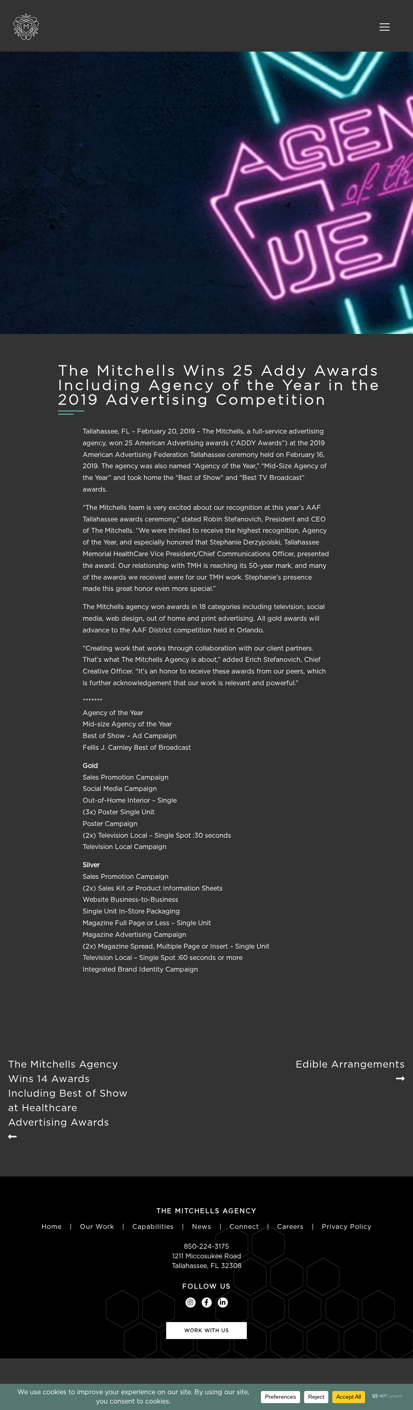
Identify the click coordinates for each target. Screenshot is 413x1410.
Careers (290, 1227)
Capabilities (153, 1227)
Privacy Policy (346, 1227)
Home (52, 1227)
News (201, 1227)
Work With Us (206, 1330)
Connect (244, 1227)
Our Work (97, 1227)
